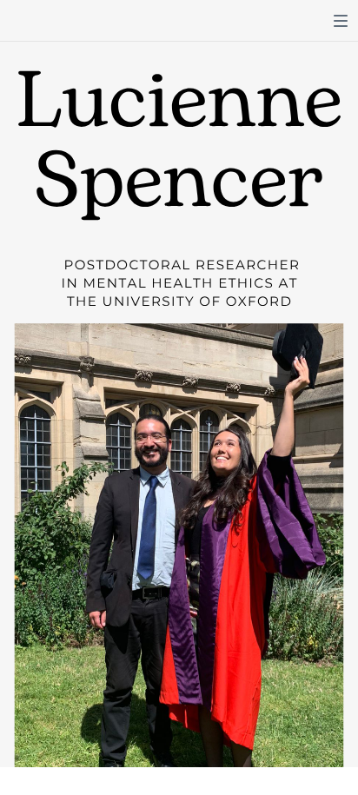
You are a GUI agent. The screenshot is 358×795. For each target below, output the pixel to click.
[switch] (340, 20)
